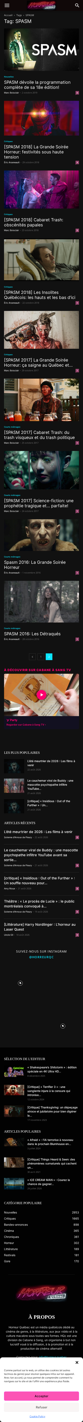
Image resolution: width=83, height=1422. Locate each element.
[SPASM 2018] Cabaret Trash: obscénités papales (33, 222)
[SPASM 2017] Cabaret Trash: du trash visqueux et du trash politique (39, 435)
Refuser (41, 1407)
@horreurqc (41, 957)
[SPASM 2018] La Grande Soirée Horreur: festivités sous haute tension (36, 152)
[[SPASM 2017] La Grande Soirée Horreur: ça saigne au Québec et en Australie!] (41, 330)
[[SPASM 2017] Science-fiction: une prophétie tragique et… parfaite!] (41, 470)
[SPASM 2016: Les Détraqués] (41, 601)
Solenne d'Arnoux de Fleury (18, 837)
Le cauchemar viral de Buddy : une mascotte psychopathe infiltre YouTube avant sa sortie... (41, 855)
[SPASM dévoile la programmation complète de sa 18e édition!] (41, 49)
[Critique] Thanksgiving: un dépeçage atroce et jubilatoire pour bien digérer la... (52, 1111)
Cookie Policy (37, 1416)
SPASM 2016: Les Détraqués (32, 633)
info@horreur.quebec (53, 1357)
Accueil (8, 15)
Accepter (41, 1396)
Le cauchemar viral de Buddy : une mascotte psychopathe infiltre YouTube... (50, 784)
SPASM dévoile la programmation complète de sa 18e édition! (37, 85)
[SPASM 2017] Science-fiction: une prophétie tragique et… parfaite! (39, 503)
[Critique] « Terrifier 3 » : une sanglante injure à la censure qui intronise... (48, 1091)
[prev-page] (32, 656)
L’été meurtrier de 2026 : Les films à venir (38, 832)
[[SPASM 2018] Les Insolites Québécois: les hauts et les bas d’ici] (41, 259)
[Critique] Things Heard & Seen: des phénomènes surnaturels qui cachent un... (52, 1163)
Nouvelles (9, 76)
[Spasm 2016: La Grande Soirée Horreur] (41, 535)
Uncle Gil (8, 934)
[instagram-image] (20, 982)
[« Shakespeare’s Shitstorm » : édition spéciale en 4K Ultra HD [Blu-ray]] (14, 1071)
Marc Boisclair (11, 92)
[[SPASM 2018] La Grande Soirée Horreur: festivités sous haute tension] (41, 118)
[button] (77, 1362)
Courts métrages (12, 426)
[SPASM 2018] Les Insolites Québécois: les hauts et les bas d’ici (39, 295)
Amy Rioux (9, 888)
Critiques (8, 141)
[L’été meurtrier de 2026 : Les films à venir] (14, 766)
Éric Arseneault (12, 162)
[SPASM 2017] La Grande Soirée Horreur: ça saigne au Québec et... (38, 362)
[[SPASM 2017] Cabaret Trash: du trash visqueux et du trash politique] (41, 400)
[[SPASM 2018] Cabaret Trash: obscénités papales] (41, 190)
